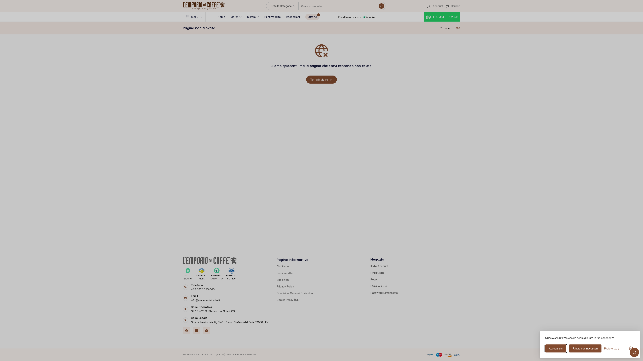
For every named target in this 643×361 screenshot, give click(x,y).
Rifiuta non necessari (585, 348)
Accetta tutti (556, 348)
